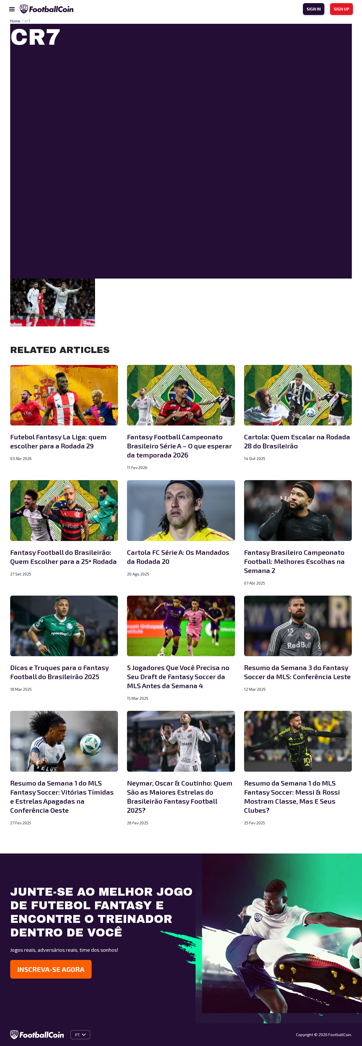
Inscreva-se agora (51, 969)
